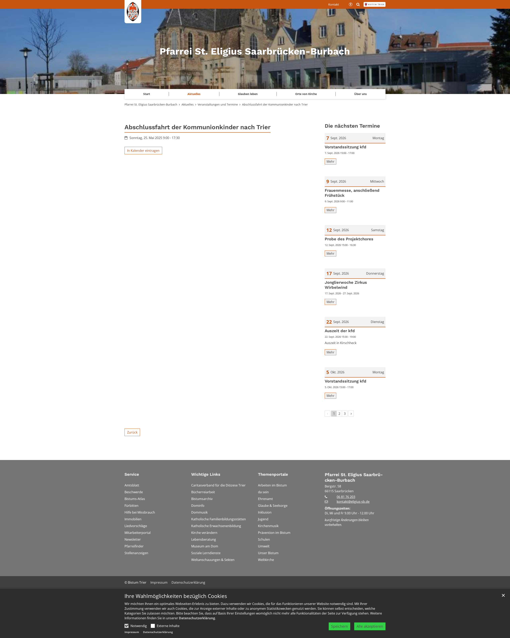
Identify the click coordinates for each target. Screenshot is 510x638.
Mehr (330, 161)
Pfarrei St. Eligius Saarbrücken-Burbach (151, 104)
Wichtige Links (205, 474)
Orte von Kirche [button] (306, 94)
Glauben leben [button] (248, 94)
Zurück (132, 432)
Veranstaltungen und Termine (218, 104)
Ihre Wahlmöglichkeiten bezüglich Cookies (176, 596)
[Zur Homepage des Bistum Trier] (374, 4)
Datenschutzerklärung (197, 618)
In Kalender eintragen (143, 150)
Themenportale (273, 474)
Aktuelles (187, 104)
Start (146, 94)
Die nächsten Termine (352, 126)
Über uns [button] (360, 94)
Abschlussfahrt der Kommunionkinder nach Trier (275, 104)
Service (132, 474)
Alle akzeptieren (370, 626)
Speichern (339, 626)
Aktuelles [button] (193, 94)
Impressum (132, 632)
